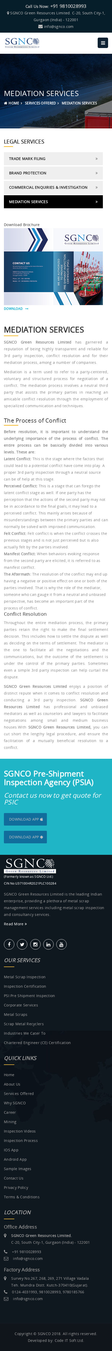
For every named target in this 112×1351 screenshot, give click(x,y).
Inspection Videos (20, 1131)
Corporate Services (21, 1005)
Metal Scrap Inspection (25, 976)
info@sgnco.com (59, 26)
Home (14, 103)
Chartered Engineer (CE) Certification (37, 1042)
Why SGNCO (15, 1102)
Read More (14, 923)
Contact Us (13, 1178)
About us (12, 1084)
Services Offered (19, 1093)
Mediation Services (28, 201)
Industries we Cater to (24, 1033)
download (14, 308)
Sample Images (18, 1168)
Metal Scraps (15, 1014)
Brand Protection (27, 172)
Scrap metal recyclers (24, 1023)
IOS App (11, 1149)
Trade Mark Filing (27, 158)
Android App (15, 1159)
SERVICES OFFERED (40, 103)
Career (10, 1112)
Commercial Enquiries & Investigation (48, 187)
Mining (10, 1121)
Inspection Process (21, 1140)
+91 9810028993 (68, 6)
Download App (24, 819)
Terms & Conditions (22, 1196)
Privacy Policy (16, 1187)
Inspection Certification (25, 986)
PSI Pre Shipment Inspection (29, 995)
